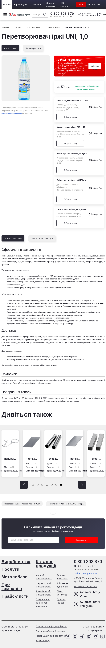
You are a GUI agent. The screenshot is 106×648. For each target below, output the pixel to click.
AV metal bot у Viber (90, 594)
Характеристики (33, 48)
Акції (81, 4)
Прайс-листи (15, 596)
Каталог (7, 4)
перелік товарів (68, 398)
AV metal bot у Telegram (90, 604)
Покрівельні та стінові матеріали (43, 603)
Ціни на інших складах (42, 238)
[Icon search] (45, 14)
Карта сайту (43, 640)
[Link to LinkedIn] (89, 636)
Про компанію (12, 586)
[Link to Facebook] (68, 636)
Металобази (15, 577)
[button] (24, 485)
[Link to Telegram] (82, 636)
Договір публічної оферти (50, 631)
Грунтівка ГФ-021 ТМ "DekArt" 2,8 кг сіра (66, 503)
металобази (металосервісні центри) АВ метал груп (52, 380)
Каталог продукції (46, 563)
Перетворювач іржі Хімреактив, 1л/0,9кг (22, 503)
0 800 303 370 (62, 13)
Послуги (37, 4)
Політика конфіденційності (51, 626)
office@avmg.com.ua (85, 573)
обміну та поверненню (12, 113)
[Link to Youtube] (96, 636)
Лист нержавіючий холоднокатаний (54, 458)
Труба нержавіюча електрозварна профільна (75, 458)
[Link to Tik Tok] (102, 636)
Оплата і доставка (50, 4)
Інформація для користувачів (53, 635)
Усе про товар (10, 48)
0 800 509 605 (85, 566)
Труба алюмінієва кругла (97, 458)
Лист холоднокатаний (11, 458)
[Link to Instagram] (75, 636)
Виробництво (20, 4)
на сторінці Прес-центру (62, 323)
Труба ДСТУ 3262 (32, 458)
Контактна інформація (85, 586)
